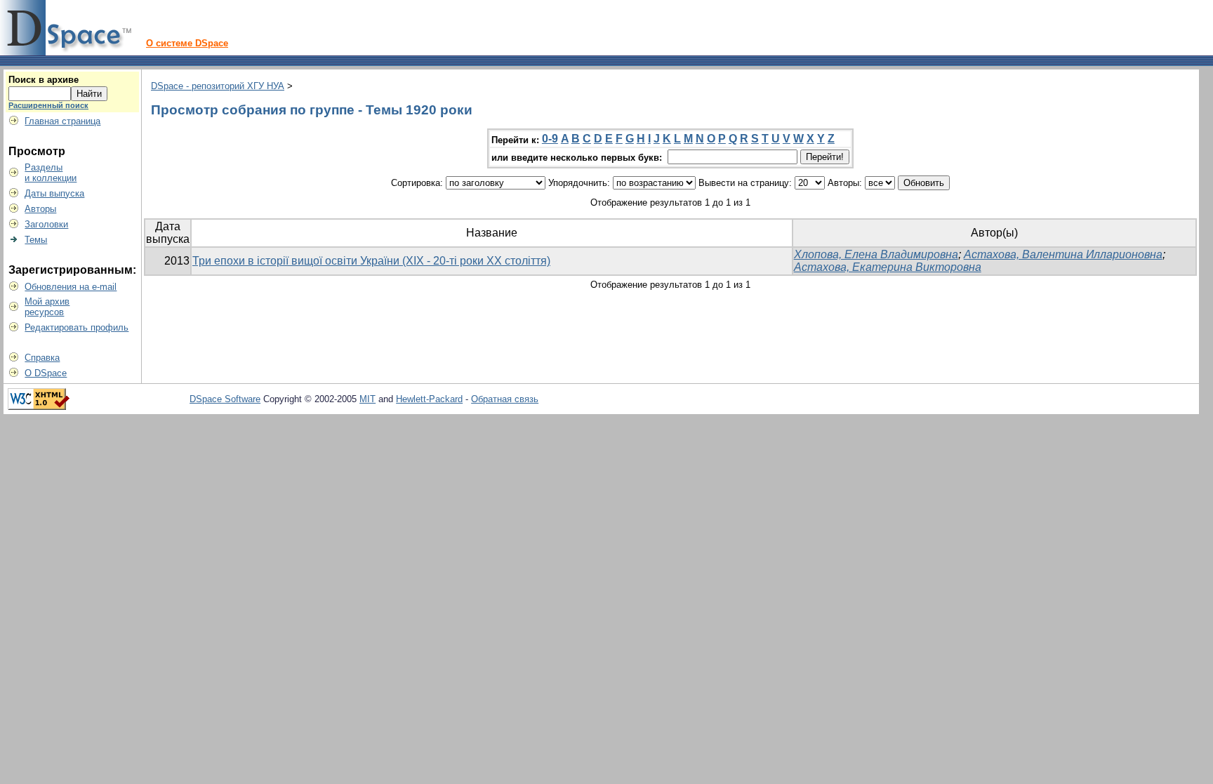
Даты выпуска (54, 193)
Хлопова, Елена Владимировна (876, 254)
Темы (36, 239)
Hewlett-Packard (429, 399)
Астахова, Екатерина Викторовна (887, 267)
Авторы (40, 209)
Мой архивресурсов (47, 306)
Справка (42, 357)
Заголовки (46, 224)
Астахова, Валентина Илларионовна (1063, 254)
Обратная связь (504, 399)
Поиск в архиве (43, 79)
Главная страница (62, 121)
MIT (367, 399)
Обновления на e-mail (71, 286)
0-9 (550, 139)
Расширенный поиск (48, 105)
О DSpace (46, 373)
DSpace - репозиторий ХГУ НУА (217, 86)
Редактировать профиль (76, 327)
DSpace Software (225, 399)
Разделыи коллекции (51, 172)
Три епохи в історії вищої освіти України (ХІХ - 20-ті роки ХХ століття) (371, 261)
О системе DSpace (187, 43)
